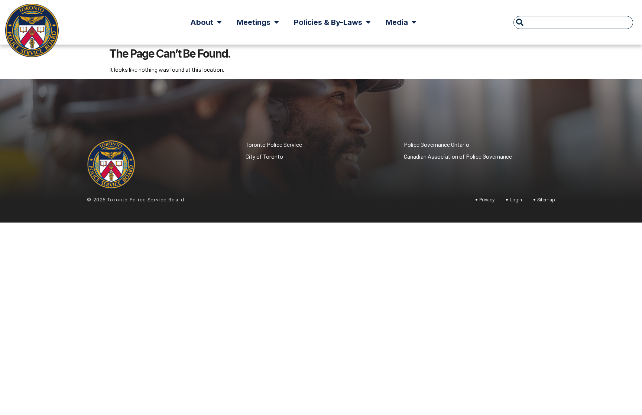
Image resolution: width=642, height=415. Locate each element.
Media (397, 22)
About (201, 22)
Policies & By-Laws (328, 22)
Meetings (253, 22)
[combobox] (573, 22)
